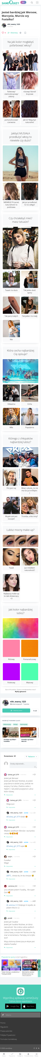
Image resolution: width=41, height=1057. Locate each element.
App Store (30, 1006)
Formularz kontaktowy (8, 1039)
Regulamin (4, 1027)
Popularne (12, 1055)
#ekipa (15, 724)
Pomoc (3, 1023)
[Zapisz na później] (25, 33)
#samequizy (23, 724)
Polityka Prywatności (7, 1035)
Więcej (36, 1055)
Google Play (14, 1006)
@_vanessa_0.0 (12, 905)
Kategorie (20, 1055)
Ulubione (20, 33)
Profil (35, 711)
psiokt (10, 918)
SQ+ (23, 2)
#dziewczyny (7, 724)
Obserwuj (14, 33)
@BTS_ (9, 875)
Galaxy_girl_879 (13, 774)
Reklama (8, 1015)
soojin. (10, 856)
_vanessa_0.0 (12, 886)
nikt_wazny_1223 (13, 24)
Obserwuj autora (17, 710)
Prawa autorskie (6, 1031)
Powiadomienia (28, 1055)
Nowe (4, 1055)
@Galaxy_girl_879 (13, 816)
